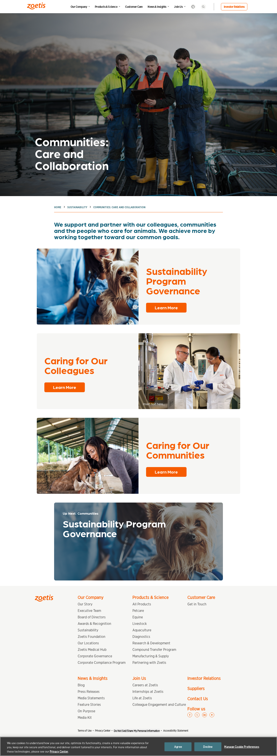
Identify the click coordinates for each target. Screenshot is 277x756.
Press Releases (89, 692)
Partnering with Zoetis (149, 663)
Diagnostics (141, 637)
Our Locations (88, 643)
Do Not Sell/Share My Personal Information (137, 730)
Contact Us (197, 698)
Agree (178, 746)
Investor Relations (234, 6)
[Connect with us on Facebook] (189, 714)
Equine (137, 617)
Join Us (178, 6)
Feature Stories (89, 705)
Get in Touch (196, 604)
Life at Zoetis (142, 698)
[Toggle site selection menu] (193, 6)
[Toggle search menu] (203, 6)
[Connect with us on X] (197, 714)
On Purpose (86, 711)
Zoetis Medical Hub (92, 650)
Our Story (85, 604)
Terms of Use (85, 730)
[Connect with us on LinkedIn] (204, 714)
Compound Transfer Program (154, 650)
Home (57, 207)
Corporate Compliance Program (102, 663)
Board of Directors (92, 617)
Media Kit (85, 718)
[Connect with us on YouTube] (211, 714)
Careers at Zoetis (145, 685)
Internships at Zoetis (147, 692)
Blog (81, 685)
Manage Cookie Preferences (241, 746)
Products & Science (106, 6)
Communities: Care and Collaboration (119, 207)
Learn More (166, 307)
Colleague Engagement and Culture (159, 705)
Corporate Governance (95, 656)
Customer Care (134, 6)
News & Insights (157, 6)
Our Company (79, 6)
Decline (208, 746)
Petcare (138, 611)
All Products (141, 604)
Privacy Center (102, 730)
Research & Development (151, 643)
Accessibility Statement (175, 730)
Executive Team (89, 611)
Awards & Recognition (94, 624)
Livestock (139, 624)
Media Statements (91, 698)
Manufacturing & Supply (150, 656)
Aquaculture (141, 630)
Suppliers (196, 688)
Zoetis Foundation (91, 637)
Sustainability (77, 207)
